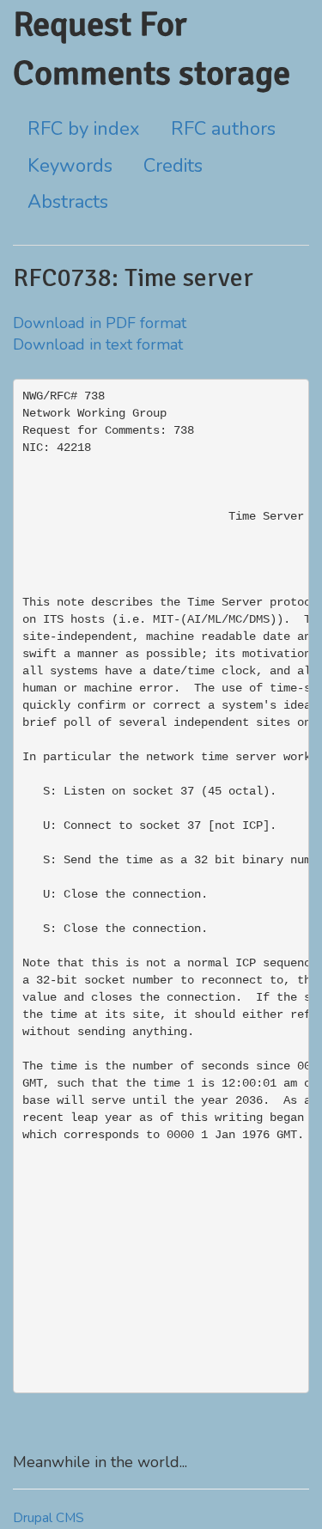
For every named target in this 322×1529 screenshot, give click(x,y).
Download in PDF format (99, 323)
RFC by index (83, 129)
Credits (173, 166)
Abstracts (67, 202)
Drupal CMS (48, 1517)
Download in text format (98, 344)
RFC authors (223, 129)
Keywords (69, 166)
